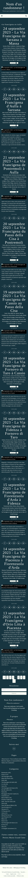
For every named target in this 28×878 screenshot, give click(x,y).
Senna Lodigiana (17, 630)
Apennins (19, 116)
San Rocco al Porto (12, 634)
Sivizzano (22, 375)
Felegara (16, 442)
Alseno (18, 506)
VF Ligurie (17, 60)
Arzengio (24, 247)
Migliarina (6, 179)
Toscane (24, 56)
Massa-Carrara (9, 56)
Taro (23, 317)
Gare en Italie (11, 60)
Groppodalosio (13, 247)
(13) (6, 817)
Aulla (3, 112)
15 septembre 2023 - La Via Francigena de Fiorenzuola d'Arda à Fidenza (14, 494)
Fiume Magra (11, 52)
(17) (6, 807)
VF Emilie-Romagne (11, 323)
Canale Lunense (17, 52)
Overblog (22, 867)
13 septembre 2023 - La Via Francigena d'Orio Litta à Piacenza (14, 620)
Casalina (19, 247)
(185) (6, 772)
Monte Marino (12, 315)
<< (4, 677)
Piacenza (4, 570)
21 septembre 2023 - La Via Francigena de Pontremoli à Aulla (14, 164)
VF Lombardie (16, 642)
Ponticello (24, 177)
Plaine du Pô (14, 574)
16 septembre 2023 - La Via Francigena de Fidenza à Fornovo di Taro (14, 428)
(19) (6, 797)
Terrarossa (4, 183)
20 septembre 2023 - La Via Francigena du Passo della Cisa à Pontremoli (14, 233)
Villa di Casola (22, 377)
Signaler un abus (13, 874)
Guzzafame (12, 632)
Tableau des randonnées (7, 762)
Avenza (9, 48)
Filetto (8, 181)
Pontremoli (5, 175)
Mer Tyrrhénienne (18, 54)
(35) (4, 784)
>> (14, 681)
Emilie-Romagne (15, 319)
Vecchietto (15, 112)
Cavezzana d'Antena (20, 245)
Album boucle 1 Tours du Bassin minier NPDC (13, 759)
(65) (7, 778)
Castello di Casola (15, 377)
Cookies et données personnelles (9, 875)
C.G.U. (19, 874)
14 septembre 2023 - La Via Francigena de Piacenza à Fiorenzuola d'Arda (14, 558)
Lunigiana (16, 56)
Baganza (4, 319)
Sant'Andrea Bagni (9, 442)
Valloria (22, 632)
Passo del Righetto (7, 249)
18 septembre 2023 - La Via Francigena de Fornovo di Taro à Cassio (14, 365)
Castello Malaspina (16, 50)
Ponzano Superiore (10, 114)
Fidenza (3, 440)
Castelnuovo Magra (20, 46)
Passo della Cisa (6, 245)
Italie (3, 58)
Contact (7, 874)
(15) (4, 813)
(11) (4, 824)
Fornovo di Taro (6, 375)
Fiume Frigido (10, 54)
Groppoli (4, 247)
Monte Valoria (18, 317)
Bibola (10, 112)
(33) (6, 790)
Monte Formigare (11, 317)
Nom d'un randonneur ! (14, 6)
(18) (8, 801)
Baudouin (15, 708)
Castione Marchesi (18, 508)
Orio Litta (6, 630)
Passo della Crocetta (19, 251)
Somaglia (18, 632)
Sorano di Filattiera (13, 179)
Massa (8, 46)
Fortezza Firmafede (20, 48)
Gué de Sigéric (22, 634)
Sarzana (4, 46)
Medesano (20, 440)
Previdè (8, 247)
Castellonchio (5, 315)
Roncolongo (17, 375)
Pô (18, 634)
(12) (4, 820)
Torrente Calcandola (11, 116)
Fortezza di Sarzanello (7, 50)
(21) (10, 794)
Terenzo (17, 313)
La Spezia (8, 118)
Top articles (23, 872)
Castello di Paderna (6, 574)
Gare (6, 58)
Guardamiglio (5, 634)
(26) (4, 792)
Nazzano (13, 48)
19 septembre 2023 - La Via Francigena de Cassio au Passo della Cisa (14, 301)
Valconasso (23, 570)
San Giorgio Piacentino (7, 572)
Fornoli (17, 181)
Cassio (5, 313)
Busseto (22, 506)
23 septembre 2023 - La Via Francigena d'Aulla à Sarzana (14, 102)
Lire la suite (14, 85)
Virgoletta (12, 181)
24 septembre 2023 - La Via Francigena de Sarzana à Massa (14, 35)
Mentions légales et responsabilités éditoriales (13, 761)
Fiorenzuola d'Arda (8, 506)
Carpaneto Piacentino (18, 572)
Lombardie (19, 636)
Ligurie (20, 56)
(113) (4, 774)
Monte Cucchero (16, 249)
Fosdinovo (13, 46)
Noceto (15, 440)
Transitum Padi (6, 636)
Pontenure (17, 570)
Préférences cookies (20, 875)
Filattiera (8, 177)
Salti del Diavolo (6, 379)
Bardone (8, 377)
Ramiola (20, 442)
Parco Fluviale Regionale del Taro (9, 444)
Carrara (5, 48)
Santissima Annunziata (16, 175)
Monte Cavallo (19, 315)
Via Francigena (11, 58)
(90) (6, 776)
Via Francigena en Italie (20, 58)
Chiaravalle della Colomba (8, 508)
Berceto (21, 313)
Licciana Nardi (22, 181)
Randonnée (5, 60)
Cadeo (24, 572)
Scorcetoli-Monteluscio (15, 177)
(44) (4, 780)
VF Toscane (22, 60)
